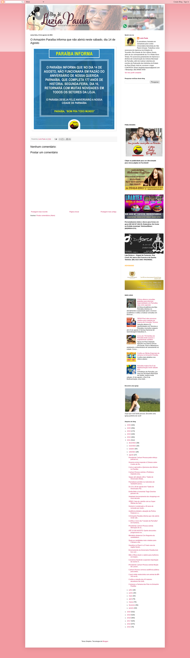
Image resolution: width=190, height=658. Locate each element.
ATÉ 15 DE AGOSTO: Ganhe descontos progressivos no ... (142, 531)
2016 (129, 624)
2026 (129, 425)
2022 (129, 437)
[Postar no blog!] (62, 139)
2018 (129, 618)
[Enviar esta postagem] (55, 139)
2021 (129, 440)
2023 (129, 434)
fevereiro (132, 605)
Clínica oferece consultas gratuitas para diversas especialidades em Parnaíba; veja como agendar (147, 302)
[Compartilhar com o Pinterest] (70, 139)
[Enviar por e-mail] (60, 139)
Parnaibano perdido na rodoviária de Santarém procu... (142, 483)
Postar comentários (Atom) (45, 215)
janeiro (131, 608)
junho (131, 593)
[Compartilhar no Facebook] (67, 139)
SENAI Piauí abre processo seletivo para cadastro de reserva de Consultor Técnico (147, 320)
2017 (129, 621)
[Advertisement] (144, 103)
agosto (131, 455)
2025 (129, 428)
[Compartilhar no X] (65, 139)
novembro (132, 446)
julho (131, 590)
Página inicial (74, 212)
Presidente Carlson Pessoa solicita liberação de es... (141, 527)
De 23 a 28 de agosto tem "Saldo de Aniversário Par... (141, 487)
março (131, 602)
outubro (132, 449)
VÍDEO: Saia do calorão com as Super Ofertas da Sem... (142, 502)
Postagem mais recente (39, 212)
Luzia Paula (144, 38)
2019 (129, 615)
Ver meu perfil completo (133, 73)
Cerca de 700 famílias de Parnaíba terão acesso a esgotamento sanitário (146, 338)
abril (130, 599)
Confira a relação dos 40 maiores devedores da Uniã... (140, 580)
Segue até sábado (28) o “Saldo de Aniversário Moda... (141, 478)
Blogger (105, 641)
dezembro (132, 443)
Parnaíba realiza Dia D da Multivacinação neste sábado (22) (147, 367)
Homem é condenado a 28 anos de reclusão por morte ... (141, 507)
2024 (129, 431)
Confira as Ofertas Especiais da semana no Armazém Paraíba (148, 354)
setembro (132, 452)
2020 (129, 612)
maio (131, 596)
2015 (129, 627)
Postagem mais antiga (108, 212)
